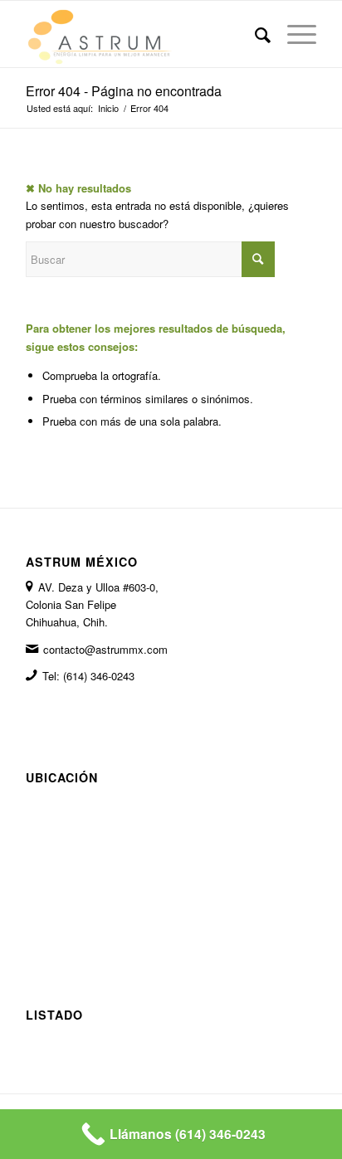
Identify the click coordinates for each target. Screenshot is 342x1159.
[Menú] (293, 34)
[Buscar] (254, 34)
